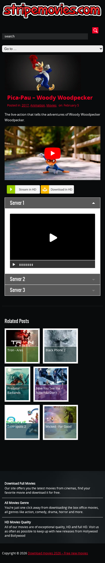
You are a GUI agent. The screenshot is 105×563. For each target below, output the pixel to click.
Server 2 (17, 279)
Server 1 (17, 202)
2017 (25, 105)
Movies (51, 105)
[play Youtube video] (52, 153)
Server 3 (17, 290)
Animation (37, 105)
